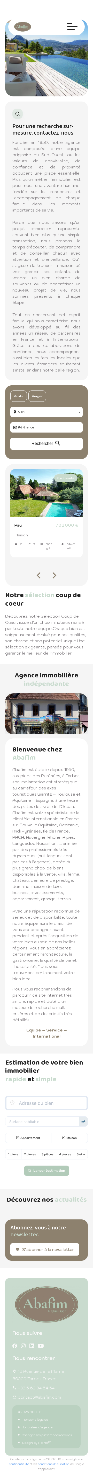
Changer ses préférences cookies (46, 1435)
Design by (36, 1443)
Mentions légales (34, 1419)
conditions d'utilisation (53, 1464)
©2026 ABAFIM (30, 1412)
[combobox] (46, 412)
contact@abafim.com (39, 1397)
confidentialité (19, 1464)
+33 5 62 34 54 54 (36, 1387)
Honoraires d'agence (36, 1427)
